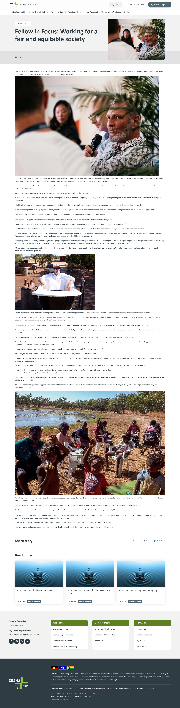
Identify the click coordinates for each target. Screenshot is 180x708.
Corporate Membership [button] (105, 634)
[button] (168, 12)
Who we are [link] (105, 12)
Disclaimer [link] (82, 693)
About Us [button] (99, 640)
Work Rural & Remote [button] (62, 640)
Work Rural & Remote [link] (76, 12)
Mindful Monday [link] (34, 601)
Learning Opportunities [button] (63, 634)
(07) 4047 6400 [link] (20, 625)
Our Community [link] (93, 12)
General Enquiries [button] (161, 4)
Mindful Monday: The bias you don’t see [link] (34, 590)
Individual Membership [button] (105, 628)
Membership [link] (117, 12)
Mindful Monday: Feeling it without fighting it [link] (139, 590)
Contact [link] (127, 12)
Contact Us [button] (141, 628)
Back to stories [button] (24, 23)
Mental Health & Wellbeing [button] (65, 646)
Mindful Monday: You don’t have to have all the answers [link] (89, 591)
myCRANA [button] (116, 4)
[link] (39, 574)
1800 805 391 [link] (34, 634)
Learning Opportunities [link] (18, 12)
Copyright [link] (91, 693)
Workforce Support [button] (61, 628)
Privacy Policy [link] (72, 693)
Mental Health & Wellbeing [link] (39, 12)
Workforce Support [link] (58, 12)
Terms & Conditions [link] (58, 693)
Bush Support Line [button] (137, 4)
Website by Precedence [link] (59, 699)
